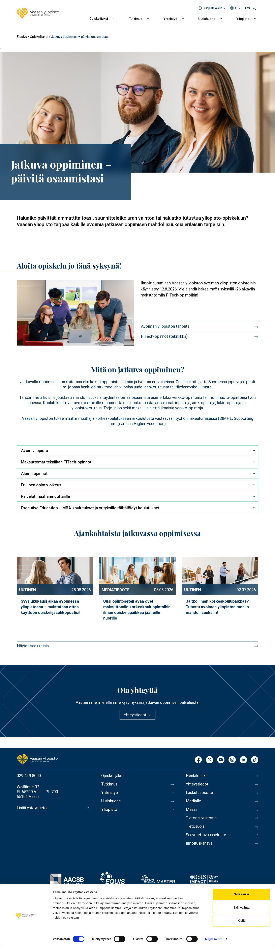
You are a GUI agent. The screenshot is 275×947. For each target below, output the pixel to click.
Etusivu (22, 37)
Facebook (198, 760)
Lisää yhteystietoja (33, 807)
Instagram (232, 760)
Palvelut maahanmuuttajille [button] (45, 496)
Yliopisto (242, 19)
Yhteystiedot (197, 784)
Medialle (193, 801)
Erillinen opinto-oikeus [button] (41, 485)
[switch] (119, 939)
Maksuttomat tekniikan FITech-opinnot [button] (56, 462)
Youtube (220, 760)
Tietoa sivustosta (201, 817)
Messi (191, 809)
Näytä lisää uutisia (33, 645)
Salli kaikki (241, 894)
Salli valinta (241, 907)
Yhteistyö (170, 19)
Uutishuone (206, 19)
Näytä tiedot (213, 939)
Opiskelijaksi (98, 19)
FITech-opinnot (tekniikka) (164, 336)
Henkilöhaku (197, 775)
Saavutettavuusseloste (206, 834)
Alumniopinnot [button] (34, 473)
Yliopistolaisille (213, 8)
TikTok (254, 760)
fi (236, 8)
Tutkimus (135, 19)
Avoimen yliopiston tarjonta (165, 326)
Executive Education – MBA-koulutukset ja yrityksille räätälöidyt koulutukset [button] (90, 507)
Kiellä (241, 920)
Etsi (247, 8)
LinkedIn (243, 760)
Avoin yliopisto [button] (34, 450)
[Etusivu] (38, 13)
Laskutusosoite (199, 792)
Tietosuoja (195, 826)
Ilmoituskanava (199, 843)
